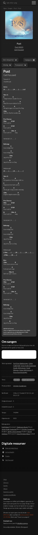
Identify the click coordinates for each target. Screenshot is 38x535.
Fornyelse (16, 379)
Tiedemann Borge (22, 427)
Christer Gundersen (19, 386)
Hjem (5, 8)
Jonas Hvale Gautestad (28, 366)
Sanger (10, 8)
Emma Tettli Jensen (25, 370)
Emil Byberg (5, 427)
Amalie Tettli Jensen (19, 368)
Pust (15, 8)
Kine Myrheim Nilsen (23, 434)
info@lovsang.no (22, 523)
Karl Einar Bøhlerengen (20, 363)
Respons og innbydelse (28, 379)
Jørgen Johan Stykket (14, 431)
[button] (7, 65)
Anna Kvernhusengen (20, 372)
